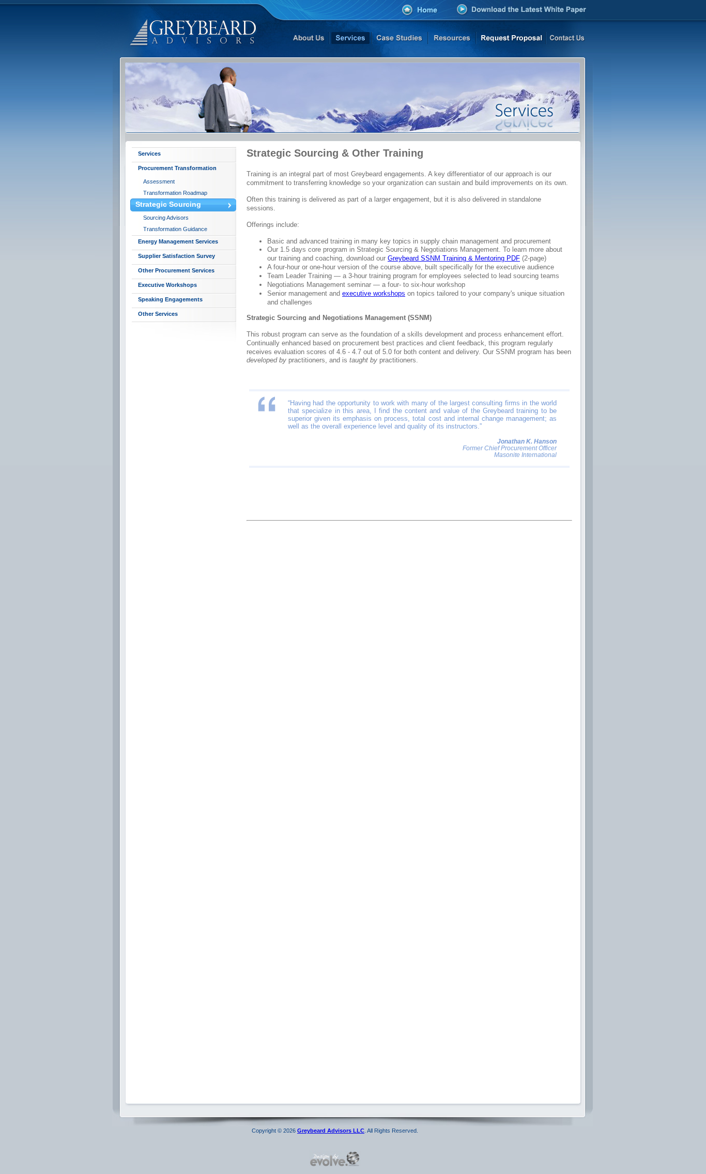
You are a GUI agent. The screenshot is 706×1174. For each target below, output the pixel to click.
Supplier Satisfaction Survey (176, 256)
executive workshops (373, 293)
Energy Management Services (178, 241)
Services (149, 153)
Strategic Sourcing (168, 204)
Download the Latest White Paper (522, 9)
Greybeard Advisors (181, 28)
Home (420, 11)
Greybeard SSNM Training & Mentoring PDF (454, 258)
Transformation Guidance (175, 229)
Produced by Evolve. (335, 1158)
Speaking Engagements (170, 299)
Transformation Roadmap (175, 193)
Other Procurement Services (176, 270)
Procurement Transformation (177, 168)
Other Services (158, 314)
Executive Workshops (167, 285)
